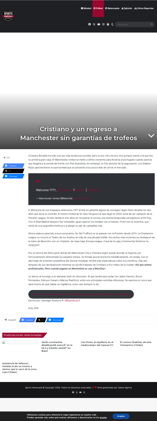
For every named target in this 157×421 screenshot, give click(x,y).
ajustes (103, 417)
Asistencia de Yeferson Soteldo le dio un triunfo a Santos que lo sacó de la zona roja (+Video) (19, 368)
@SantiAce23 (72, 300)
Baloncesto (113, 8)
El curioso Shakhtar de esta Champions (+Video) (135, 344)
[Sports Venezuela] (8, 16)
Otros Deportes (145, 8)
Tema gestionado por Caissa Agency (114, 387)
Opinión (127, 8)
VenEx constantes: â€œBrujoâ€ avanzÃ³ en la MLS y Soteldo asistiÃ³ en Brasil (57, 346)
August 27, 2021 (81, 198)
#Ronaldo (94, 190)
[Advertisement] (78, 38)
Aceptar (121, 416)
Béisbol (87, 8)
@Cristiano (64, 190)
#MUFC (80, 190)
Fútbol (99, 8)
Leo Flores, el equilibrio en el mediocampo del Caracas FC (97, 344)
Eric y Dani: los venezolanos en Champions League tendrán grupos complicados (81, 294)
